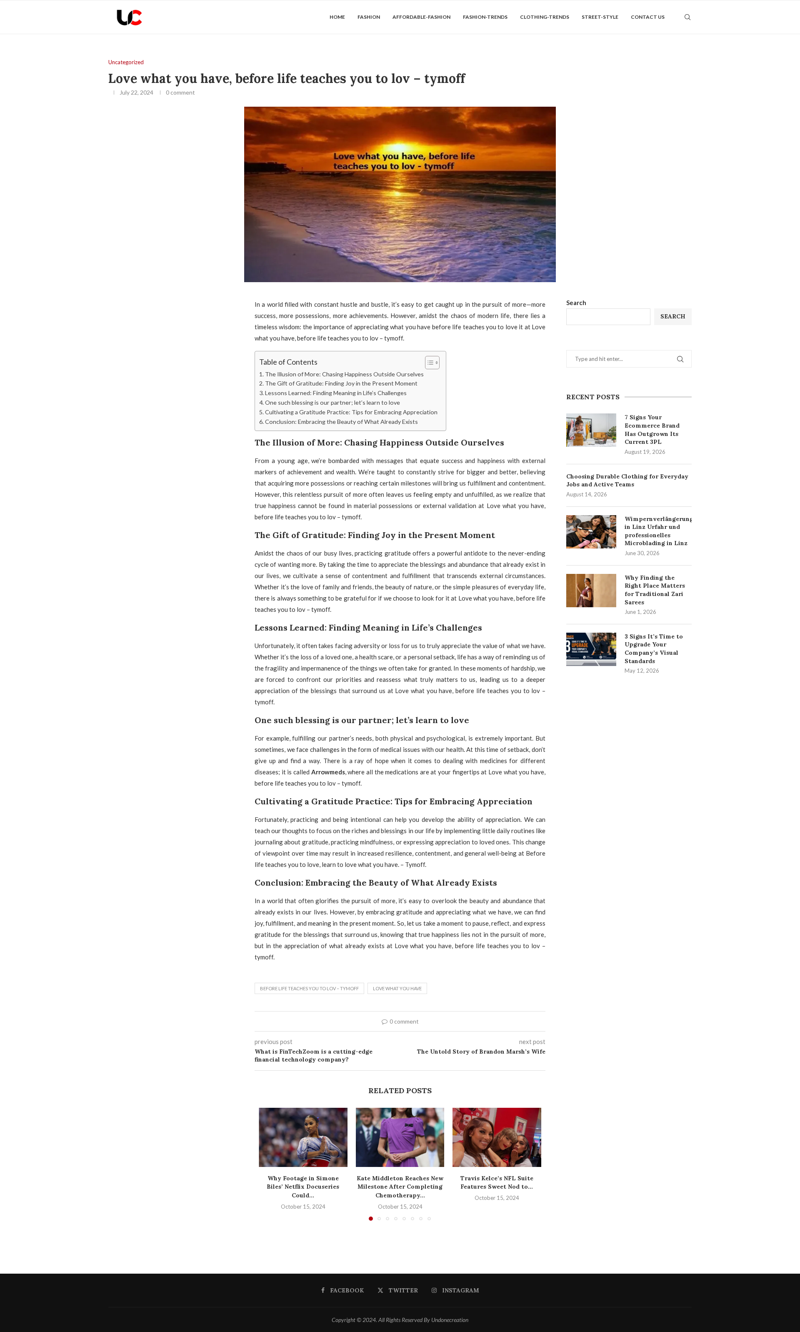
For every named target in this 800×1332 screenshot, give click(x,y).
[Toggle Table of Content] (428, 363)
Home (337, 17)
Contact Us (648, 17)
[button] (270, 1164)
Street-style (600, 17)
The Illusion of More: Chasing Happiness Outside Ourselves (344, 374)
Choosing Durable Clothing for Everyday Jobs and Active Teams (627, 480)
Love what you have (397, 988)
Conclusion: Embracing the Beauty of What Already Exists (341, 421)
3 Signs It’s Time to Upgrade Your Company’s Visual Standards (654, 649)
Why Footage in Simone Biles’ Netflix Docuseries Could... (303, 1186)
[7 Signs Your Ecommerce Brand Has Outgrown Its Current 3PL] (591, 430)
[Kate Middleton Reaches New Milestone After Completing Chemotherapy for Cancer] (400, 1137)
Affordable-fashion (421, 17)
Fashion (369, 17)
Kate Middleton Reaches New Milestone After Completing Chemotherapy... (400, 1186)
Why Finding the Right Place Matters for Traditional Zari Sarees (655, 590)
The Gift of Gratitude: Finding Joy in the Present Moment (341, 383)
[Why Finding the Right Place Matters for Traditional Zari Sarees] (591, 590)
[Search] (687, 17)
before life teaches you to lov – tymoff (309, 988)
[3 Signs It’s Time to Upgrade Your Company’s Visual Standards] (591, 649)
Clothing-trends (544, 17)
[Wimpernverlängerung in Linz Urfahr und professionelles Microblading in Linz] (591, 531)
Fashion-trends (485, 17)
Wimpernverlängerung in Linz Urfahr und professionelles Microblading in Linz (658, 531)
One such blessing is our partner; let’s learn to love (332, 402)
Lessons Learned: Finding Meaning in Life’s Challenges (336, 392)
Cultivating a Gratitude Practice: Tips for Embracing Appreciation (351, 412)
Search (576, 302)
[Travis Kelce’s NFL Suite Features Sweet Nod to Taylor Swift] (496, 1137)
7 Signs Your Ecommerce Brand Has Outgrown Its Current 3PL (652, 429)
